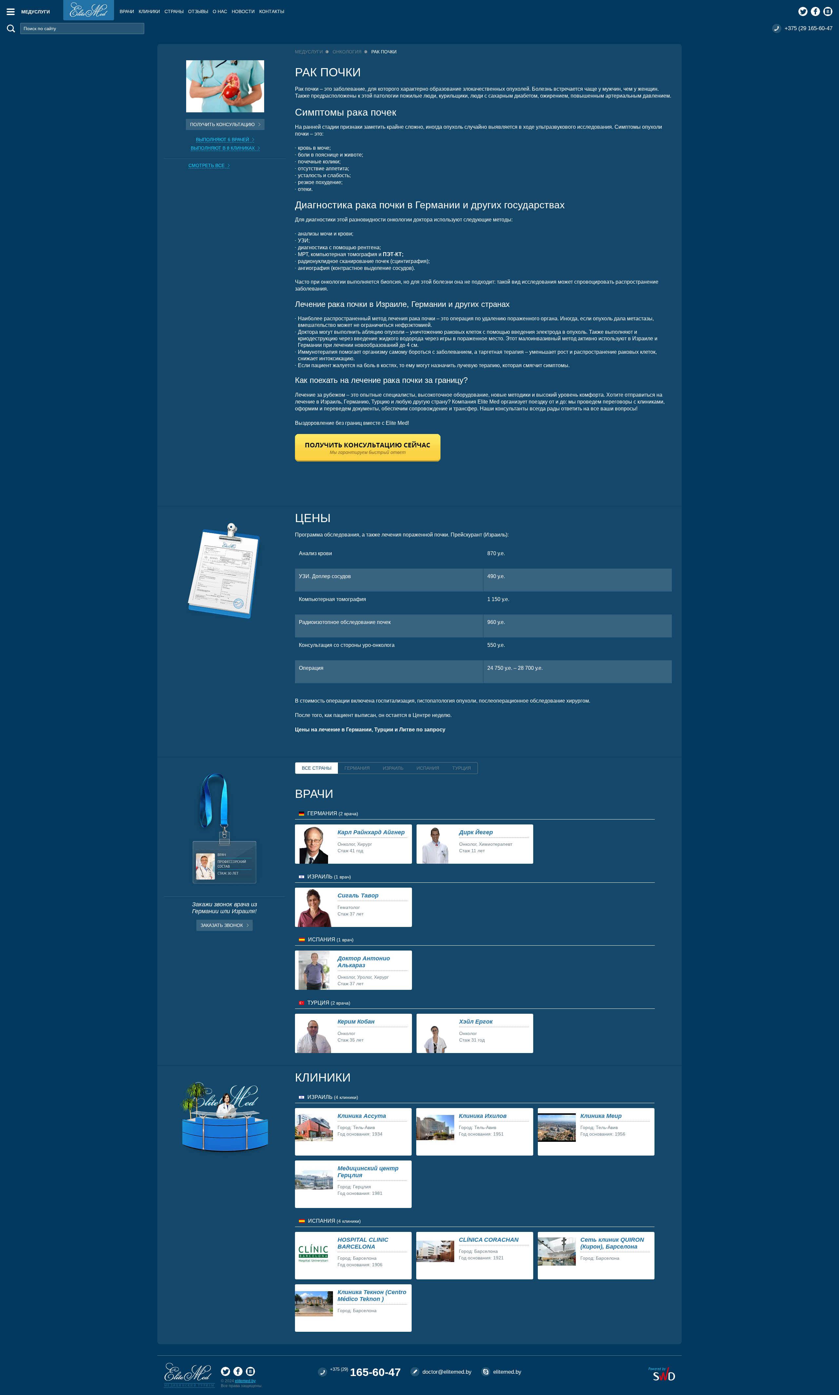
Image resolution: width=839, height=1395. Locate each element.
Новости (243, 11)
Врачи (127, 11)
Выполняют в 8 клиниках (223, 148)
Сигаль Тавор (358, 895)
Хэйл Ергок (476, 1021)
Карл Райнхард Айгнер (371, 832)
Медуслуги (309, 51)
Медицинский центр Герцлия (368, 1171)
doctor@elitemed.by (447, 1372)
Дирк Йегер (476, 832)
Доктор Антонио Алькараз (364, 962)
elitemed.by (245, 1381)
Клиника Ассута (362, 1116)
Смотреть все (206, 165)
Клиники (149, 11)
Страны (174, 11)
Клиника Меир (601, 1116)
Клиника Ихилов (483, 1116)
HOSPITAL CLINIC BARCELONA (363, 1243)
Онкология (347, 51)
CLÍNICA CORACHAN (488, 1239)
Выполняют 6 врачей (222, 139)
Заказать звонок (222, 925)
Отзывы (198, 11)
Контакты (271, 11)
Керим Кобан (356, 1021)
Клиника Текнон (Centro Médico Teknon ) (372, 1295)
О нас (220, 11)
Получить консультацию (222, 124)
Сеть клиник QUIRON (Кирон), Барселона (612, 1243)
